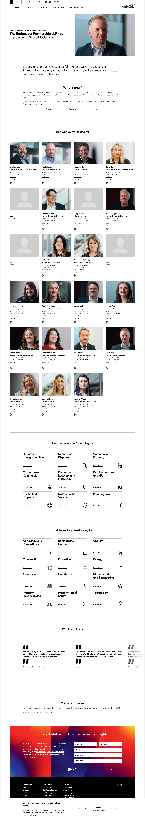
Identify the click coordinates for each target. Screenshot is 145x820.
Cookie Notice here (30, 815)
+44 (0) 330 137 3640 (81, 311)
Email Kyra (13, 408)
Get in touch (27, 2)
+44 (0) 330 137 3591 (49, 172)
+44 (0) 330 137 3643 (113, 358)
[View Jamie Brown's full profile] (56, 153)
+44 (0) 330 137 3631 (81, 172)
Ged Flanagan (111, 214)
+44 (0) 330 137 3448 (49, 218)
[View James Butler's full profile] (88, 153)
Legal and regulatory (50, 792)
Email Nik (109, 362)
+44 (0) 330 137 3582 (49, 311)
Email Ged (109, 223)
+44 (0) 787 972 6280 (113, 313)
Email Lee (13, 177)
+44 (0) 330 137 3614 (113, 311)
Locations (26, 790)
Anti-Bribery (67, 784)
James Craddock (49, 214)
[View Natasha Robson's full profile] (56, 338)
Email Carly (109, 177)
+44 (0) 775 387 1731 (81, 267)
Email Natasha (46, 362)
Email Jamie (45, 177)
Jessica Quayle (112, 306)
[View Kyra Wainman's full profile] (24, 384)
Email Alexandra (79, 269)
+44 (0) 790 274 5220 (49, 267)
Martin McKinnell (81, 306)
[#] (11, 2)
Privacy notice (47, 784)
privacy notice (40, 754)
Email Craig (77, 223)
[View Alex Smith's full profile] (88, 338)
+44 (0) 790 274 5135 (49, 221)
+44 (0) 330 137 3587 (49, 265)
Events (25, 795)
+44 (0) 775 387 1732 (17, 174)
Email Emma (46, 316)
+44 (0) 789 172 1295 (81, 313)
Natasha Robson (48, 353)
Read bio (13, 179)
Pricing (25, 787)
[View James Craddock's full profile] (56, 199)
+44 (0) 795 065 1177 (49, 313)
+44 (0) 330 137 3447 (17, 358)
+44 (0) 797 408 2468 (49, 174)
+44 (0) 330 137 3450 (81, 404)
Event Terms (67, 787)
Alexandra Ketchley (82, 260)
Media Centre (27, 784)
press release (41, 104)
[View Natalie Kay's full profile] (56, 245)
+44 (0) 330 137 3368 (49, 358)
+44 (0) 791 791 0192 (17, 360)
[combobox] (59, 1)
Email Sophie (14, 362)
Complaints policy (69, 792)
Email (11, 216)
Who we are (15, 7)
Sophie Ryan (15, 353)
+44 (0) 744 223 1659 (49, 360)
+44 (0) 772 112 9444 (81, 174)
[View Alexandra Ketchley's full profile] (88, 245)
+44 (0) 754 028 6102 (113, 360)
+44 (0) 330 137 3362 (17, 172)
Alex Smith (78, 353)
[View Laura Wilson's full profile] (56, 384)
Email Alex (77, 362)
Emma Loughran (48, 306)
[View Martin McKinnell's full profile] (88, 292)
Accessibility (38, 2)
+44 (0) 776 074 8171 (17, 406)
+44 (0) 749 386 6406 (113, 221)
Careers (25, 792)
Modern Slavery (48, 795)
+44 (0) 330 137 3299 (81, 358)
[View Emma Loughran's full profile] (56, 292)
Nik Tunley (110, 353)
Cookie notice (47, 787)
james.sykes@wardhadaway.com (90, 708)
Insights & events (58, 7)
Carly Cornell (111, 167)
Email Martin (78, 316)
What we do (29, 7)
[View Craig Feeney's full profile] (88, 199)
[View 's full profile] (24, 199)
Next (120, 681)
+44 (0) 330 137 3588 (113, 172)
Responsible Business (77, 7)
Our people (43, 7)
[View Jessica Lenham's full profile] (24, 292)
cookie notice (56, 754)
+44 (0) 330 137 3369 (49, 404)
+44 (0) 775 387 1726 (17, 313)
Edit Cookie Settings (50, 790)
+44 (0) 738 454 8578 (113, 174)
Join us (17, 2)
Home (11, 30)
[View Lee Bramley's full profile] (24, 153)
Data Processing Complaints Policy (69, 796)
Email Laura (45, 408)
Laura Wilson (47, 399)
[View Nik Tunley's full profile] (120, 338)
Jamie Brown (47, 167)
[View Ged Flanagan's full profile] (120, 199)
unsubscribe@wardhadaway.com (50, 752)
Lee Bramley (15, 167)
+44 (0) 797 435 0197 (49, 406)
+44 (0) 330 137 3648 (17, 404)
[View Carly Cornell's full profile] (120, 153)
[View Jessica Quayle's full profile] (120, 292)
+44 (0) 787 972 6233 (81, 406)
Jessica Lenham (16, 306)
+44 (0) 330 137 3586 (81, 265)
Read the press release (31, 712)
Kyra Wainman (16, 399)
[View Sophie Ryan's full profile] (24, 338)
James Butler (79, 167)
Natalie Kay (47, 260)
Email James (78, 177)
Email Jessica (14, 316)
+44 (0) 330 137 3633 (17, 311)
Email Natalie (46, 269)
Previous (25, 681)
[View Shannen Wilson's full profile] (88, 384)
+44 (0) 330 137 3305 (113, 218)
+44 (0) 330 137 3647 (81, 218)
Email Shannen (78, 408)
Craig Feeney (79, 214)
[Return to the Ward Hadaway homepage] (128, 6)
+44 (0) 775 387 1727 (81, 360)
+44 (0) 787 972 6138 (81, 221)
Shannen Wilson (80, 399)
